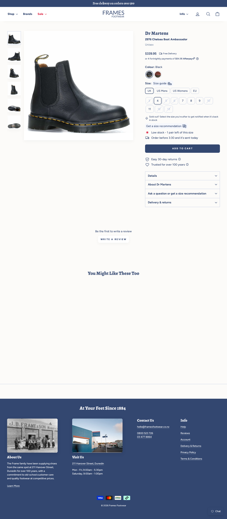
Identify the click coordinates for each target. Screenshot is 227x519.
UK (149, 90)
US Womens (180, 90)
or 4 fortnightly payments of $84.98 (168, 58)
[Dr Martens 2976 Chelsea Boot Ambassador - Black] (10, 339)
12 (159, 109)
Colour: (153, 67)
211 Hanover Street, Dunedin (88, 463)
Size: (156, 83)
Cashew (157, 74)
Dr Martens (156, 33)
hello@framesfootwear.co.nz (153, 426)
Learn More (13, 485)
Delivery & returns (159, 202)
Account (185, 439)
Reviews (185, 433)
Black (149, 74)
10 (208, 100)
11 (149, 109)
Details (152, 175)
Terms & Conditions (191, 458)
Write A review (113, 239)
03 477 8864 (144, 436)
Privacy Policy (188, 452)
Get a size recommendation (164, 126)
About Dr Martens (159, 184)
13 (168, 109)
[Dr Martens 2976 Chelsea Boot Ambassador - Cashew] (17, 339)
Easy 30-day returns (164, 159)
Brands (27, 14)
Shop (11, 14)
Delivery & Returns (191, 445)
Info (183, 14)
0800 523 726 (145, 433)
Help (183, 426)
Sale (41, 14)
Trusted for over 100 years (168, 164)
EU (195, 90)
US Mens (162, 90)
